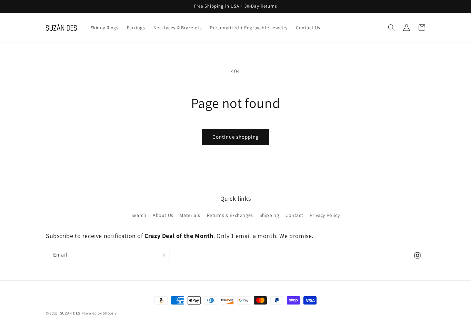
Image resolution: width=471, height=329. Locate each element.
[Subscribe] (162, 255)
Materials (190, 215)
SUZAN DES (70, 313)
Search (139, 215)
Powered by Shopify (99, 313)
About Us (163, 215)
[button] (391, 27)
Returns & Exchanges (230, 215)
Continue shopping (235, 136)
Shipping (269, 215)
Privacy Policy (325, 215)
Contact (294, 215)
